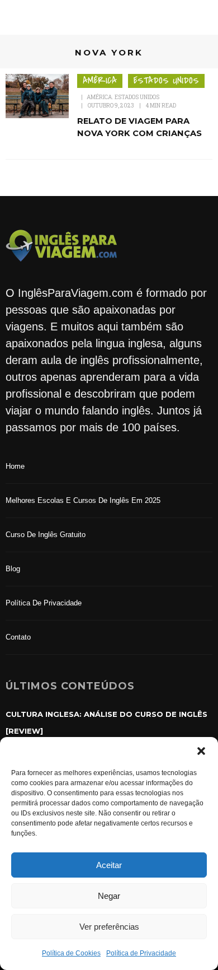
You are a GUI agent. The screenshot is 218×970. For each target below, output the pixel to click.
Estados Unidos (166, 80)
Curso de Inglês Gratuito (46, 534)
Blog (13, 569)
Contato (18, 637)
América (100, 80)
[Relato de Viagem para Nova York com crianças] (37, 95)
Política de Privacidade (141, 953)
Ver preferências (109, 926)
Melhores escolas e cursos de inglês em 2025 (83, 500)
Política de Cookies (71, 953)
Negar (109, 896)
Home (15, 466)
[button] (201, 751)
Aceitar (109, 865)
